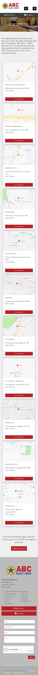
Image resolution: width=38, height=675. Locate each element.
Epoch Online (31, 670)
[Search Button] (26, 8)
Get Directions (19, 99)
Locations (20, 613)
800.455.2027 (10, 15)
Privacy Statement (18, 673)
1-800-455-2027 (19, 548)
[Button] (34, 8)
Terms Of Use (7, 673)
